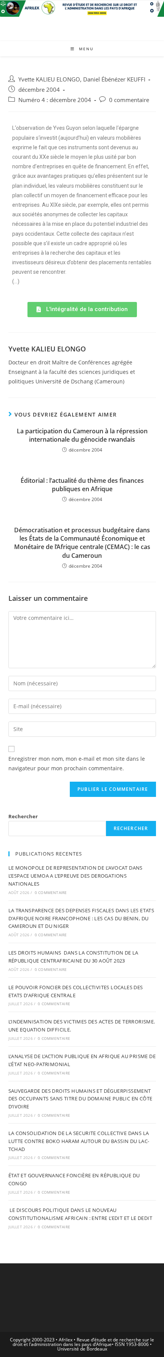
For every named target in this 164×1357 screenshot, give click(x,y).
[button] (82, 309)
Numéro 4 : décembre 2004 (54, 100)
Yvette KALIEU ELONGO (49, 79)
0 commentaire (129, 100)
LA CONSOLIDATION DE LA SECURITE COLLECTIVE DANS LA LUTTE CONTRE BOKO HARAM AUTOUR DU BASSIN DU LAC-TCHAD (79, 1141)
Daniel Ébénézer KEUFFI (114, 79)
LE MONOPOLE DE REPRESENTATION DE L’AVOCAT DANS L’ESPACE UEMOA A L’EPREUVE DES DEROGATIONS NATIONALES (75, 875)
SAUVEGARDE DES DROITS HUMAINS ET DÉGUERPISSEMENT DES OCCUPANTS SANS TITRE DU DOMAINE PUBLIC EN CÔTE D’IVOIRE (80, 1098)
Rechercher (23, 816)
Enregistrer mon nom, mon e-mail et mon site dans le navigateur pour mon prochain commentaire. (76, 763)
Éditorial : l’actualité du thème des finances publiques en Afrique (82, 484)
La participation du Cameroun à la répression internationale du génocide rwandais (82, 435)
